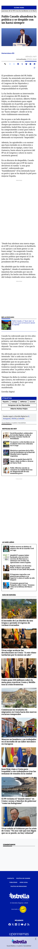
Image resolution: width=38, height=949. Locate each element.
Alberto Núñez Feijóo (19, 409)
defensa (23, 402)
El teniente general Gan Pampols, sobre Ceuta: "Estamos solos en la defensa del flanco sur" (22, 586)
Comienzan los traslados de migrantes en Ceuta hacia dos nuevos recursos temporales (19, 712)
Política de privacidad (19, 886)
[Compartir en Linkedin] (34, 64)
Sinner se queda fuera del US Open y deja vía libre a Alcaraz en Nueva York (21, 461)
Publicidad (13, 882)
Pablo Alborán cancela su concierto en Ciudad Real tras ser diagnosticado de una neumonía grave (21, 470)
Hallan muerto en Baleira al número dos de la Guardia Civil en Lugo (22, 548)
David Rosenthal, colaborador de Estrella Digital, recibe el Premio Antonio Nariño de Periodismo (21, 436)
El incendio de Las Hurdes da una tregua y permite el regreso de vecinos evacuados (17, 622)
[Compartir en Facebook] (18, 64)
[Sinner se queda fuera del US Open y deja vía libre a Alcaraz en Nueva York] (6, 461)
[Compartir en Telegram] (30, 64)
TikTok (13, 418)
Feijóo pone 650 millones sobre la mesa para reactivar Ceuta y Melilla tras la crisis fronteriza (18, 682)
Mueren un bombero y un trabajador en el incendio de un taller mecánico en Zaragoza (18, 741)
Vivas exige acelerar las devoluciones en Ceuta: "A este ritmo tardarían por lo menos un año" (18, 652)
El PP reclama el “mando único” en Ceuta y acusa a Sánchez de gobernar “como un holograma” (18, 801)
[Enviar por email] (10, 64)
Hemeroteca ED (8, 53)
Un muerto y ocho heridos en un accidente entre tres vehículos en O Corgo (22, 444)
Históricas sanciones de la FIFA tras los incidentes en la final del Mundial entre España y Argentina (22, 453)
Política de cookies (23, 878)
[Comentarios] (5, 64)
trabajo (14, 402)
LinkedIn (21, 418)
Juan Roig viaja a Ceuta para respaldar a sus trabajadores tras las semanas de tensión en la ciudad (18, 771)
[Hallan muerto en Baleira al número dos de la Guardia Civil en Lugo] (6, 549)
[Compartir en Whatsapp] (34, 68)
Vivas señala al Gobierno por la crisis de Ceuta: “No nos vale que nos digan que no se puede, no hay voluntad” (19, 830)
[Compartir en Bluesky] (26, 64)
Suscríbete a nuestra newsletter (14, 423)
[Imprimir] (14, 64)
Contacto (10, 878)
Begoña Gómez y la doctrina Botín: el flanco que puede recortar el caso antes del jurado (22, 567)
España (6, 402)
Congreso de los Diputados (19, 405)
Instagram (7, 418)
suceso (32, 402)
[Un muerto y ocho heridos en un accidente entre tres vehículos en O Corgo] (6, 444)
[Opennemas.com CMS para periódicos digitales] (19, 936)
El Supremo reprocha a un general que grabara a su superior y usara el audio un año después (22, 577)
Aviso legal (24, 882)
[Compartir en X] (22, 64)
